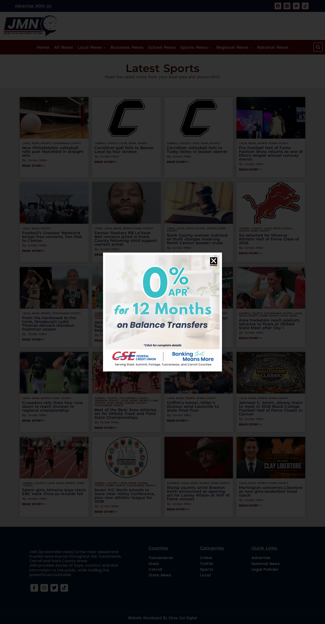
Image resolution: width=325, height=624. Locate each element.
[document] (162, 312)
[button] (213, 260)
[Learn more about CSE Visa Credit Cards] (162, 312)
